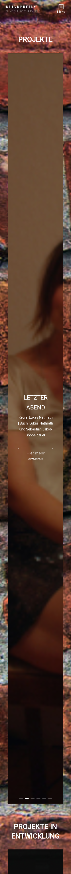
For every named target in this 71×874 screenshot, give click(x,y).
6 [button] (50, 798)
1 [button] (21, 798)
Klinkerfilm (21, 6)
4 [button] (38, 798)
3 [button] (33, 798)
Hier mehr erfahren (36, 456)
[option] (35, 428)
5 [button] (44, 798)
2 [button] (27, 798)
